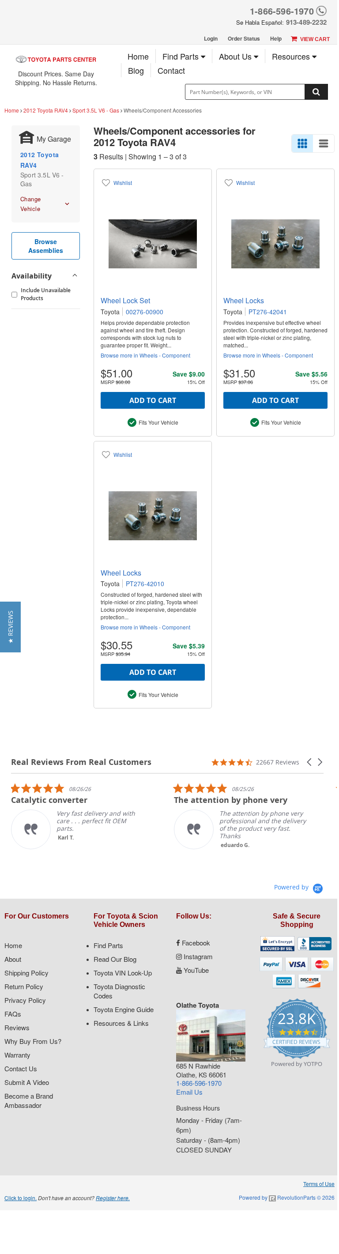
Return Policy (23, 986)
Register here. (113, 1197)
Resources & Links (121, 1023)
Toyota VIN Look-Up (123, 972)
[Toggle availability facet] (74, 276)
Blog (136, 70)
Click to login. (20, 1197)
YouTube (195, 970)
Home (138, 56)
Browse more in (145, 355)
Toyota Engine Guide (124, 1009)
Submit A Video (26, 1082)
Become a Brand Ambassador (28, 1100)
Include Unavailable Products (46, 294)
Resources (292, 56)
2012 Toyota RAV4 (45, 110)
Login (211, 38)
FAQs (12, 1013)
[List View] (323, 143)
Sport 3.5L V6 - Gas (95, 110)
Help (276, 38)
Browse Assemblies (45, 246)
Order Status (244, 38)
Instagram (197, 956)
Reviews (17, 1027)
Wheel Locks (243, 300)
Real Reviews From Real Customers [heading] (81, 762)
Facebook (195, 942)
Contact (171, 70)
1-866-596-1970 (282, 10)
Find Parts (181, 56)
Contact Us (20, 1068)
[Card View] (302, 143)
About (12, 959)
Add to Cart (152, 400)
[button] (310, 762)
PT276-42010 (145, 583)
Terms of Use (319, 1183)
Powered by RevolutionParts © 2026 (287, 1197)
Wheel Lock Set (125, 300)
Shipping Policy (26, 972)
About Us (236, 56)
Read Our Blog (115, 959)
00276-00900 (144, 311)
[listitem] (77, 816)
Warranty (17, 1054)
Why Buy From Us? (32, 1041)
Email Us (189, 1091)
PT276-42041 (268, 311)
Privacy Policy (25, 1000)
